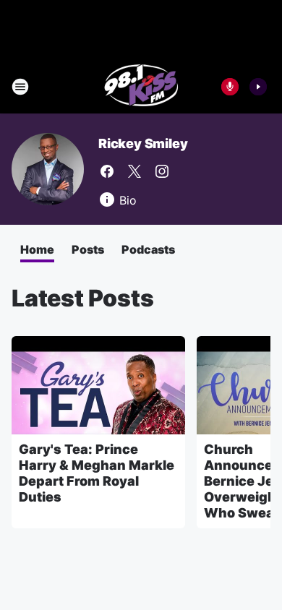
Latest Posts (83, 298)
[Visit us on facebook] (107, 171)
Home (37, 249)
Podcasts (148, 249)
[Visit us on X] (134, 171)
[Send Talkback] (230, 86)
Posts (88, 249)
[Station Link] (141, 87)
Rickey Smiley (142, 143)
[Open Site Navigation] (20, 86)
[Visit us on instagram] (162, 171)
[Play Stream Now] (258, 86)
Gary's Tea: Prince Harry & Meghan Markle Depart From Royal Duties (96, 473)
